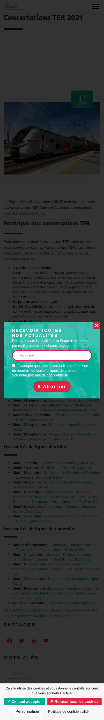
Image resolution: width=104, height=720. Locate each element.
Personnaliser (27, 711)
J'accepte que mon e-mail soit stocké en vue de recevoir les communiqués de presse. (50, 370)
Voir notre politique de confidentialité (40, 375)
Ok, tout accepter (26, 701)
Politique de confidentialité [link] (68, 711)
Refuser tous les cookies (76, 701)
